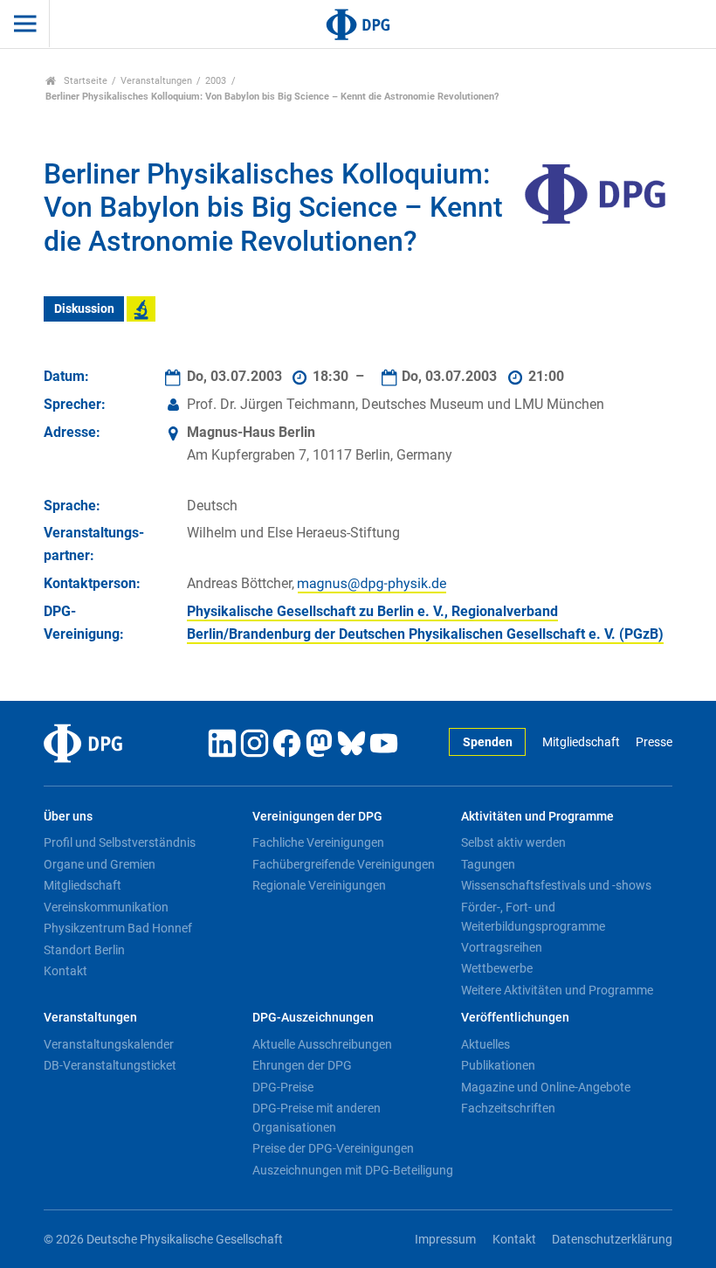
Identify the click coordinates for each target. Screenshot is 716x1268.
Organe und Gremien (99, 864)
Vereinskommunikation (106, 907)
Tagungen (488, 864)
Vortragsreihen (501, 947)
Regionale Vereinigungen (319, 885)
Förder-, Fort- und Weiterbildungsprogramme (533, 916)
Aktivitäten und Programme (537, 816)
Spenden (488, 742)
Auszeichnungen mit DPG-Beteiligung (352, 1170)
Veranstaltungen (156, 81)
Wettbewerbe (497, 968)
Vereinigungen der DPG (317, 816)
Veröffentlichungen (515, 1017)
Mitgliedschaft (580, 742)
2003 (215, 81)
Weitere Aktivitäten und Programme (557, 990)
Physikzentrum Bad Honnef (118, 928)
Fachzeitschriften (508, 1108)
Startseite (84, 81)
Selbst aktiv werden (513, 842)
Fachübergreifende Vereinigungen (343, 864)
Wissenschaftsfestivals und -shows (556, 885)
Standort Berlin (84, 950)
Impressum (445, 1239)
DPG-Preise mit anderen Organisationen (316, 1117)
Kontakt (65, 971)
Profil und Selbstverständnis (120, 842)
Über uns (68, 816)
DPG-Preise (282, 1087)
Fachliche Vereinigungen (318, 842)
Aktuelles (485, 1044)
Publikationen (498, 1065)
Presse (654, 742)
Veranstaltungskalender (109, 1044)
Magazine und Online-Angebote (545, 1087)
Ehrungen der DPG (302, 1065)
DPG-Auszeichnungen (313, 1017)
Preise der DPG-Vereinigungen (333, 1148)
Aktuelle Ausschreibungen (322, 1044)
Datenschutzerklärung (612, 1239)
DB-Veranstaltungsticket (110, 1065)
